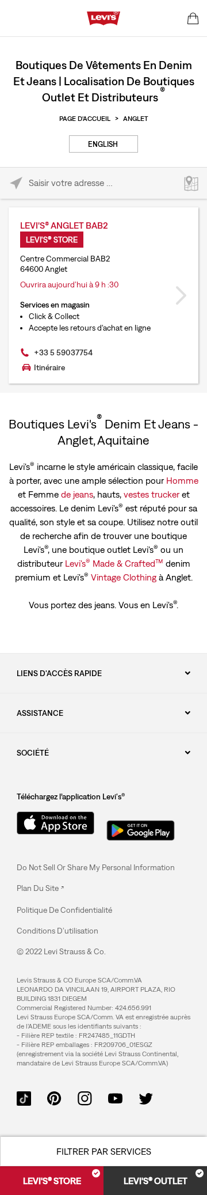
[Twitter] (146, 1097)
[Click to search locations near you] (16, 183)
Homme (182, 480)
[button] (64, 910)
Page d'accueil (84, 119)
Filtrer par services (103, 1151)
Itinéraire (49, 367)
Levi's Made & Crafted (114, 562)
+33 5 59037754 (63, 352)
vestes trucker (151, 494)
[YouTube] (115, 1097)
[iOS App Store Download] (51, 822)
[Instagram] (85, 1097)
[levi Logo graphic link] (103, 17)
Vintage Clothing (123, 577)
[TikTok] (24, 1097)
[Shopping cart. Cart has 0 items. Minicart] (193, 18)
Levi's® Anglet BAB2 (64, 225)
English (103, 144)
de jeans (77, 494)
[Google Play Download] (140, 827)
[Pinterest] (54, 1097)
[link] (40, 888)
